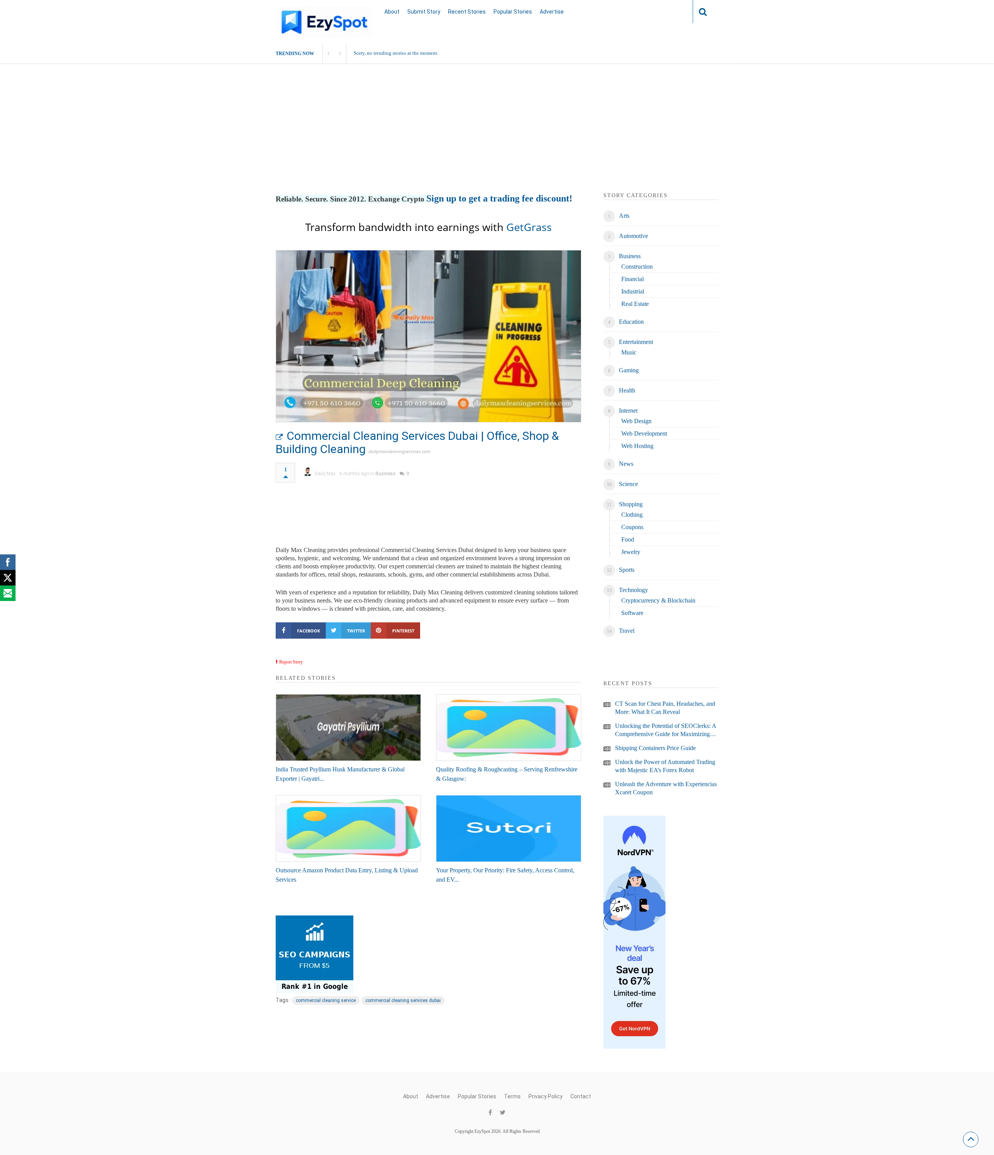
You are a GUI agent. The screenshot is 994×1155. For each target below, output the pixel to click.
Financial (632, 279)
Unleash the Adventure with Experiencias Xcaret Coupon (666, 788)
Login (671, 11)
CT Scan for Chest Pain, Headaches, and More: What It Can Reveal (665, 707)
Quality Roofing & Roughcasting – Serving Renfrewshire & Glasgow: (506, 774)
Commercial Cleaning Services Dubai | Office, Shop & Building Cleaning (417, 442)
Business (385, 473)
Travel (626, 630)
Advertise (552, 12)
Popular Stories (513, 12)
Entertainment (636, 342)
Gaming (629, 370)
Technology (633, 590)
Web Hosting (637, 446)
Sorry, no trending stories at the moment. (396, 53)
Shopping (631, 504)
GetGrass (529, 227)
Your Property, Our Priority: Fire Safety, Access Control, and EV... (505, 875)
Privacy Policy (545, 1096)
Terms (512, 1096)
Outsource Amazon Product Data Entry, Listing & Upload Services (347, 875)
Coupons (632, 527)
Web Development (644, 433)
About (392, 12)
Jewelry (630, 552)
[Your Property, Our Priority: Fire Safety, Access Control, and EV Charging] (508, 828)
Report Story (291, 662)
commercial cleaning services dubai (403, 1000)
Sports (626, 569)
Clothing (632, 514)
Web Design (636, 421)
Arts (624, 215)
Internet (628, 410)
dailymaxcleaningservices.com (399, 451)
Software (632, 613)
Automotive (633, 236)
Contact (580, 1096)
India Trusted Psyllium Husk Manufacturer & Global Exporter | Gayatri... (340, 774)
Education (631, 321)
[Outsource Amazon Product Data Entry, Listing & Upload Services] (348, 828)
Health (627, 390)
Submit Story (423, 12)
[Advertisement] (497, 137)
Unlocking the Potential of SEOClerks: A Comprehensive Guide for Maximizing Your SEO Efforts (665, 730)
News (626, 463)
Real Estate (635, 303)
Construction (637, 266)
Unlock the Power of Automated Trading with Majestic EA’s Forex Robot (665, 766)
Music (628, 352)
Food (627, 539)
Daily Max (325, 473)
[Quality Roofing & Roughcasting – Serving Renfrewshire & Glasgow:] (508, 728)
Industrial (632, 291)
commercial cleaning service (326, 1000)
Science (628, 484)
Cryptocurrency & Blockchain (658, 600)
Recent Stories (467, 12)
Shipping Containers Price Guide (655, 748)
